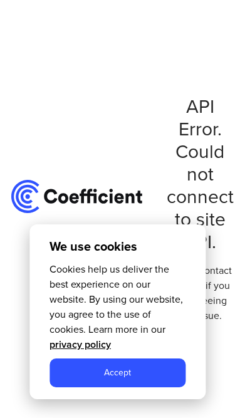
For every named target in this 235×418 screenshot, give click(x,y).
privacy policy (80, 344)
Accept (117, 372)
